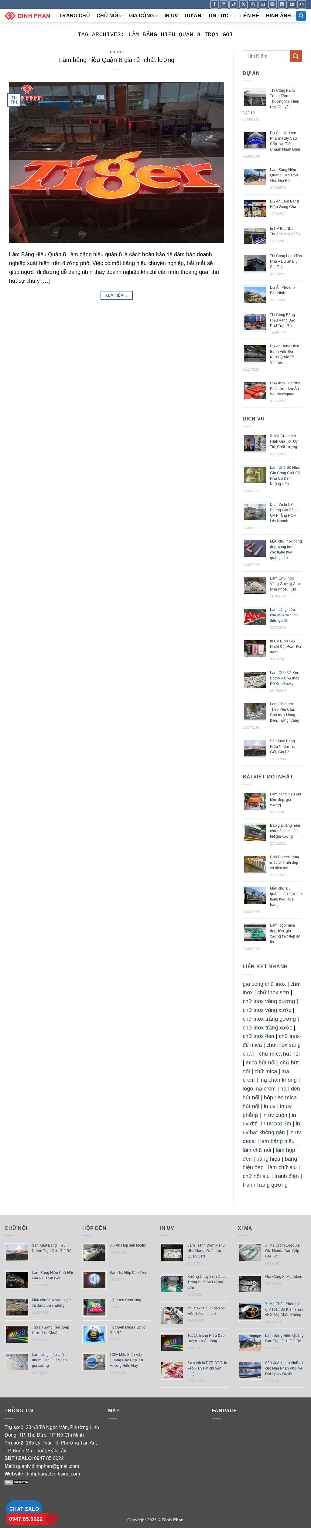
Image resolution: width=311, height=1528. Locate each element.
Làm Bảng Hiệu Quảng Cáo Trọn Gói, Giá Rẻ (284, 175)
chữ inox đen (258, 1036)
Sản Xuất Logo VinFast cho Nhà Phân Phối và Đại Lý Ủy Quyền (284, 1368)
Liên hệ (249, 15)
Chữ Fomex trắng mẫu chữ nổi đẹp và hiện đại (284, 862)
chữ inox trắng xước (267, 1028)
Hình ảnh (278, 15)
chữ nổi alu (256, 1176)
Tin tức (218, 15)
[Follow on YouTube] (292, 4)
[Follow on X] (243, 4)
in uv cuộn (274, 1115)
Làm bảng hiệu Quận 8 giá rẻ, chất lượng (116, 59)
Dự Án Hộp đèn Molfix (128, 1245)
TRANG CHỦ (74, 15)
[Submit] (296, 56)
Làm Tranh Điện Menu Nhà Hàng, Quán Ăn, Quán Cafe (206, 1250)
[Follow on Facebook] (214, 4)
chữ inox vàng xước (267, 1010)
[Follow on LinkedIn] (282, 4)
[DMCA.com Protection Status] (17, 1481)
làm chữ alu (282, 1167)
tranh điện (286, 1176)
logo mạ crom (259, 1089)
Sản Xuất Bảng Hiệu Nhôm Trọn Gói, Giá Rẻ (284, 746)
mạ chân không (278, 1080)
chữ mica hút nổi (279, 1054)
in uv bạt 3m (276, 1124)
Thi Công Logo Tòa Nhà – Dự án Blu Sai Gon (286, 261)
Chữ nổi (107, 15)
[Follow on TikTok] (233, 4)
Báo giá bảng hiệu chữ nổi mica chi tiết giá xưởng (285, 831)
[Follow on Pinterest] (272, 4)
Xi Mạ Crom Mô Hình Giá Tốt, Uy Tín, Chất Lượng (284, 441)
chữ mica (266, 1071)
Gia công (141, 15)
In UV (171, 15)
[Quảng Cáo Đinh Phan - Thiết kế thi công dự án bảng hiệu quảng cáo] (27, 15)
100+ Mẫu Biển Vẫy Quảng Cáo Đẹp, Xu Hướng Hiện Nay (126, 1360)
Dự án (193, 15)
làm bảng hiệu (277, 1141)
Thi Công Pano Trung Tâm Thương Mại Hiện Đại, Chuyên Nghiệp (271, 101)
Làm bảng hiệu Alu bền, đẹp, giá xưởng (285, 799)
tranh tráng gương (265, 1185)
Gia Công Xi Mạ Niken (283, 1276)
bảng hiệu (268, 1159)
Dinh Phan (173, 1519)
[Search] (301, 16)
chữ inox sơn (273, 992)
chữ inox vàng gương (269, 1001)
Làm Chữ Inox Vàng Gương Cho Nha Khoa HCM (285, 583)
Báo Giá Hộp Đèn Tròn (128, 1273)
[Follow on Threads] (253, 4)
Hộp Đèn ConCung (125, 1300)
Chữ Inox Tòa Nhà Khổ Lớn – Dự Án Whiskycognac (285, 388)
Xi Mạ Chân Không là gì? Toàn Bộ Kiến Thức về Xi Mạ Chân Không (284, 1309)
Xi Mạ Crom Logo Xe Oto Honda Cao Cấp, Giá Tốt (282, 1250)
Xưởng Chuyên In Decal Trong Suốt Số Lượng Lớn (207, 1282)
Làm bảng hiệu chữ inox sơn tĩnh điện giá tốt (284, 615)
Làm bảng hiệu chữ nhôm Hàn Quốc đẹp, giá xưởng (49, 1360)
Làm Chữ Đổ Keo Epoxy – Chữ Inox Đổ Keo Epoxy (284, 678)
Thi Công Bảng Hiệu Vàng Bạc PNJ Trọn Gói (282, 320)
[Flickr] (301, 4)
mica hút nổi (260, 1063)
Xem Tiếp (116, 295)
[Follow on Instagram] (224, 4)
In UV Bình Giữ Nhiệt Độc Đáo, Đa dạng (285, 646)
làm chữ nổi (257, 1150)
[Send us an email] (262, 4)
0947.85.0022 (26, 1519)
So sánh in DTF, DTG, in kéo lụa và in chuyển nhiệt (207, 1368)
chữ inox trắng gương (269, 1019)
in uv (269, 1106)
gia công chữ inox (264, 984)
